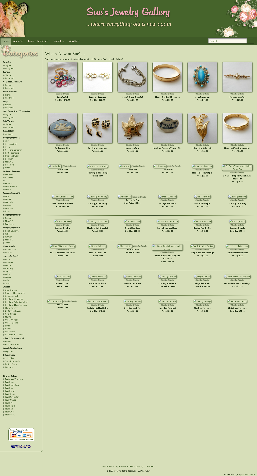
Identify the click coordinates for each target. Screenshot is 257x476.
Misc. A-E (9, 161)
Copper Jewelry (12, 296)
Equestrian (10, 331)
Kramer (8, 205)
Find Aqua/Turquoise (14, 379)
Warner (8, 236)
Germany (9, 268)
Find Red (9, 408)
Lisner (8, 211)
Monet (8, 199)
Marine (8, 316)
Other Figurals (11, 322)
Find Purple (10, 405)
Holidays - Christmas (14, 299)
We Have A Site (248, 474)
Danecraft (9, 164)
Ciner (7, 167)
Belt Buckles (10, 249)
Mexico (8, 277)
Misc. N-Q (9, 221)
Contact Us (58, 41)
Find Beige (10, 382)
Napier (8, 218)
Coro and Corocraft (13, 149)
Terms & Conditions (38, 41)
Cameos (8, 328)
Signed (8, 65)
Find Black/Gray (12, 385)
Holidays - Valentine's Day (16, 302)
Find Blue (9, 388)
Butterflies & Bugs (13, 310)
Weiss (8, 233)
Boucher (9, 158)
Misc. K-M (9, 208)
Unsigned (9, 68)
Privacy (140, 466)
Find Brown (10, 391)
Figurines (9, 351)
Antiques (9, 134)
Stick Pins (9, 358)
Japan (8, 271)
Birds (7, 325)
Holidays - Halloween (14, 334)
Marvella (9, 202)
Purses (8, 341)
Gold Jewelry (11, 290)
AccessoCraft (11, 144)
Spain (7, 283)
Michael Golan (11, 186)
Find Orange (10, 399)
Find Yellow (10, 414)
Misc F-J (8, 189)
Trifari (7, 242)
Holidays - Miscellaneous (16, 305)
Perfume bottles (12, 344)
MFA (7, 196)
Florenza (9, 174)
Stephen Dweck (12, 155)
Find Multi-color (12, 397)
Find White (9, 411)
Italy (7, 280)
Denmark (9, 262)
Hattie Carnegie (12, 152)
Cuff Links (9, 252)
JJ (6, 180)
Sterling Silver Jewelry (15, 293)
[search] (250, 41)
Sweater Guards (12, 361)
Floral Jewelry (11, 308)
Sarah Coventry (12, 230)
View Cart (74, 41)
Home (5, 41)
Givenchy (9, 177)
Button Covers (11, 364)
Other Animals (11, 319)
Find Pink (9, 402)
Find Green (10, 394)
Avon (7, 147)
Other (7, 274)
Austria (8, 259)
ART (7, 141)
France (8, 265)
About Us (18, 41)
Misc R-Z (9, 239)
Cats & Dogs (10, 313)
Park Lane (9, 224)
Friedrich (9, 183)
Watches (9, 367)
